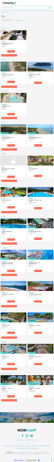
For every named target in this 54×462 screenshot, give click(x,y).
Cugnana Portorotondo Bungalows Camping (8, 263)
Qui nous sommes (9, 446)
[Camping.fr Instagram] (27, 435)
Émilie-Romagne (6, 373)
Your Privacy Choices (31, 460)
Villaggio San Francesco (35, 357)
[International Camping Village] (40, 66)
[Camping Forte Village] (13, 286)
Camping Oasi (5, 357)
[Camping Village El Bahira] (40, 286)
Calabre (3, 59)
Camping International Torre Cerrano (7, 44)
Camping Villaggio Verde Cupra (35, 200)
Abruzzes (4, 28)
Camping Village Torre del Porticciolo (34, 263)
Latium (3, 122)
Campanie (4, 91)
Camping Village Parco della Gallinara (8, 138)
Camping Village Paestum (6, 106)
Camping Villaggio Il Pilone (7, 232)
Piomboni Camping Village (6, 389)
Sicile (2, 279)
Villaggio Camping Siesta (35, 231)
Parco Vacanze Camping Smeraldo (8, 169)
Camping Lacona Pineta (35, 325)
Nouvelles (20, 440)
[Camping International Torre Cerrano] (13, 35)
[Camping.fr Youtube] (31, 435)
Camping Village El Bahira (35, 294)
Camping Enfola (6, 325)
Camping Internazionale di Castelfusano (35, 138)
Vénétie (3, 342)
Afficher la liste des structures (9, 55)
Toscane (4, 310)
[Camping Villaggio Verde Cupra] (40, 192)
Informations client (32, 448)
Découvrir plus (11, 48)
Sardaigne (4, 248)
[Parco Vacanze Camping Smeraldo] (13, 161)
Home (7, 12)
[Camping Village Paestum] (13, 98)
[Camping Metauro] (13, 192)
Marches (4, 185)
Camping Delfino (33, 168)
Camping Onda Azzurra (8, 74)
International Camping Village (34, 75)
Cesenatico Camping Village (34, 389)
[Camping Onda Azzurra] (13, 66)
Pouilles (3, 216)
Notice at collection (19, 460)
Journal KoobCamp (31, 440)
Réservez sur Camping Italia (41, 446)
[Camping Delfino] (40, 161)
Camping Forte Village (7, 294)
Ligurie (3, 154)
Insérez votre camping (24, 446)
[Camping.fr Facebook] (22, 435)
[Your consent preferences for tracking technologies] (51, 459)
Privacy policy (20, 448)
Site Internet (11, 51)
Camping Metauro (6, 200)
